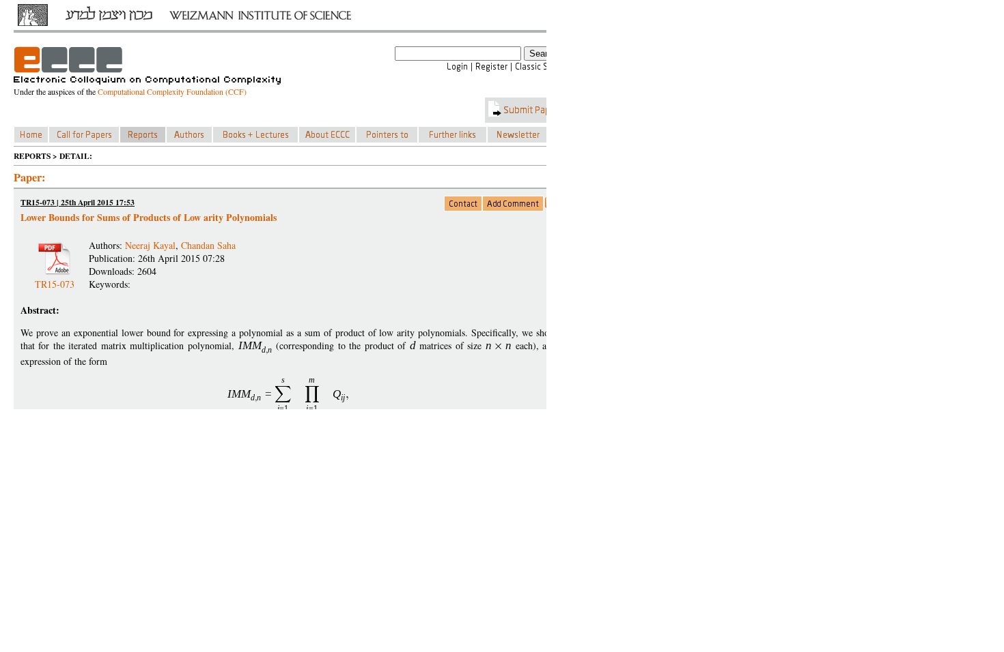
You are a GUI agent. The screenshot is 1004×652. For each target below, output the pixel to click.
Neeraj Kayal (150, 245)
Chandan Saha (208, 245)
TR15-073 (54, 279)
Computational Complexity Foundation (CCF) (172, 91)
